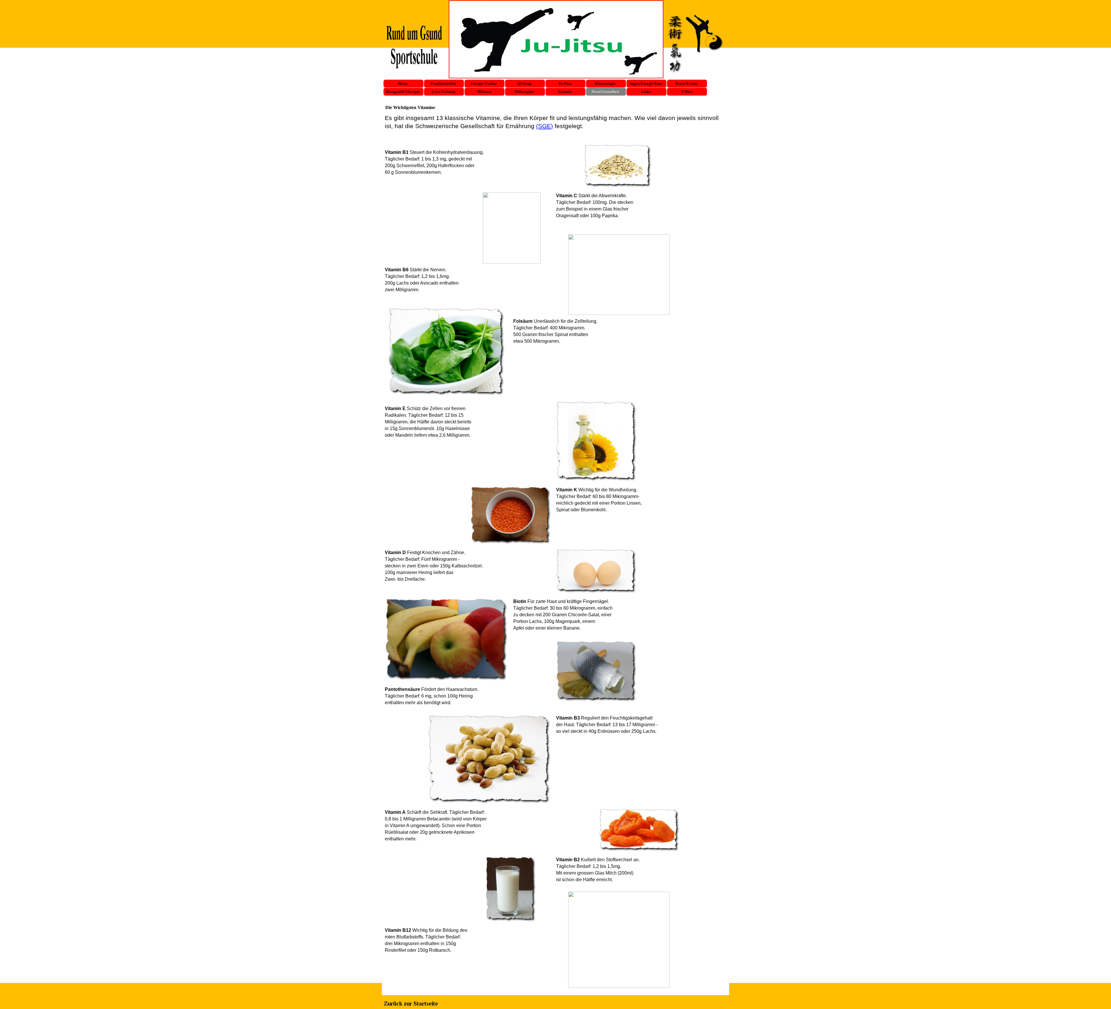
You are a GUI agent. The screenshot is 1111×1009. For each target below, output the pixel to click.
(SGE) (544, 126)
